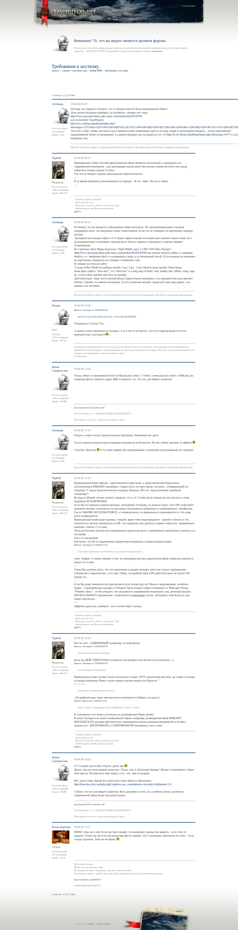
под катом (157, 51)
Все (73, 95)
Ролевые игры (80, 70)
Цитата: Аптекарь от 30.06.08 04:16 (91, 310)
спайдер (90, 923)
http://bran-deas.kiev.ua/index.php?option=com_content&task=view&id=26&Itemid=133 (123, 784)
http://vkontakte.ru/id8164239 (87, 879)
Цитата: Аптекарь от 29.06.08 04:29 (91, 646)
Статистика (188, 6)
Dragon (56, 305)
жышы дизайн (103, 923)
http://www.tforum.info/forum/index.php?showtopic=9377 (198, 134)
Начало (55, 70)
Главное (66, 70)
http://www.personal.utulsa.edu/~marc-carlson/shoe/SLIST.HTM (106, 116)
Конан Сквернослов (60, 368)
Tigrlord (56, 158)
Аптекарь (57, 104)
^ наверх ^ (179, 911)
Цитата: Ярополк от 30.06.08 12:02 (90, 700)
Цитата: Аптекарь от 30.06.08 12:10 (91, 544)
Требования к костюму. (117, 70)
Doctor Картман (61, 827)
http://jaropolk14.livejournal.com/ (89, 407)
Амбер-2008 (96, 70)
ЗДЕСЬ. (77, 211)
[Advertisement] (115, 83)
